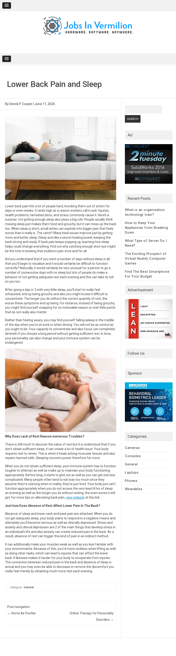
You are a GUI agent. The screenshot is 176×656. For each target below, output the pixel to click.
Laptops (132, 472)
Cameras (132, 448)
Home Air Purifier (21, 613)
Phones (131, 481)
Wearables (133, 489)
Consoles (133, 456)
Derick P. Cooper (21, 104)
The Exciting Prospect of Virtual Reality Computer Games (145, 258)
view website (75, 497)
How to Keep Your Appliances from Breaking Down (146, 228)
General (29, 587)
